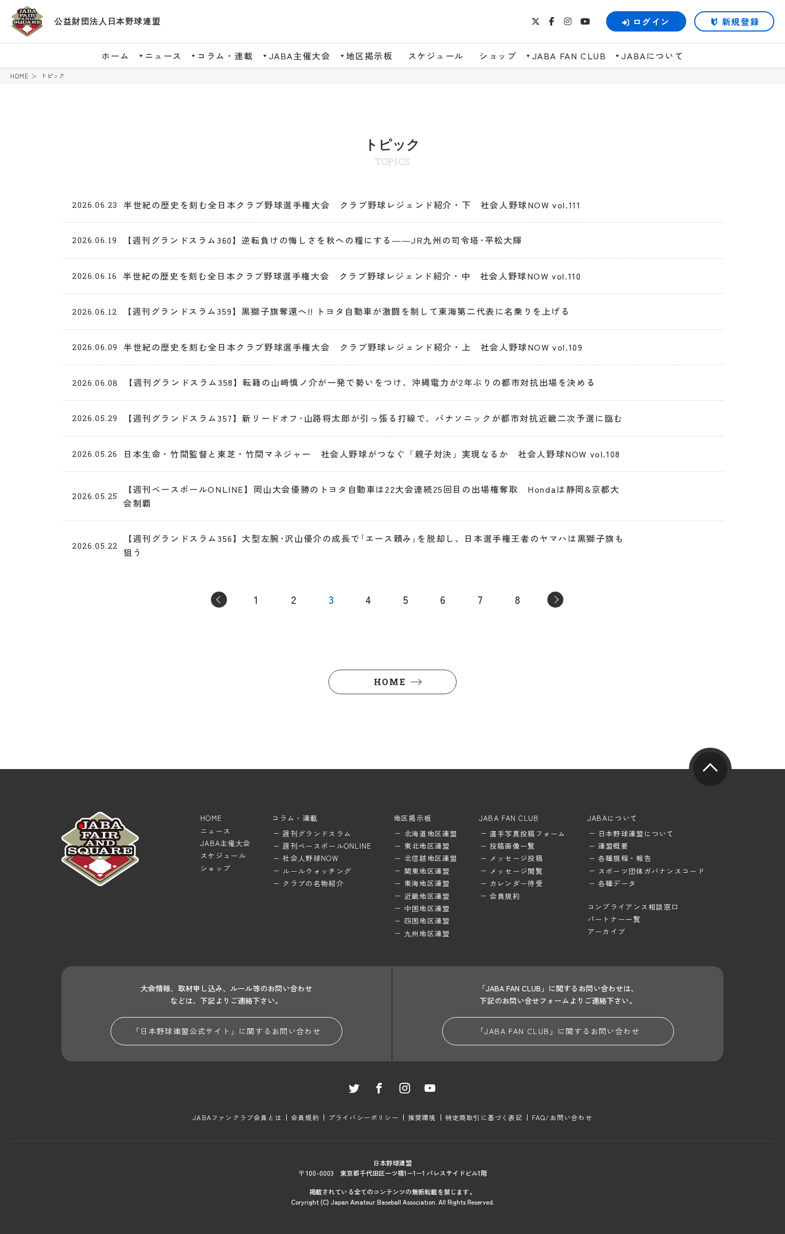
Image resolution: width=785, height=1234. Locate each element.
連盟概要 (613, 846)
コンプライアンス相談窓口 (633, 907)
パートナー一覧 (614, 919)
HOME (19, 76)
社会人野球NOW (310, 858)
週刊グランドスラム (316, 833)
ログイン (651, 21)
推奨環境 (422, 1117)
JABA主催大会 (300, 55)
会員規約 (505, 896)
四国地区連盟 (427, 920)
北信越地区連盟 (431, 858)
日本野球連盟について (636, 833)
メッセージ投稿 (516, 858)
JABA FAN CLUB (569, 55)
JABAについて (652, 55)
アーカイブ (606, 931)
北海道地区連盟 (431, 833)
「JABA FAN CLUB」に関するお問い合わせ (558, 1031)
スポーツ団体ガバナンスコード (651, 871)
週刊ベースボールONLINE (327, 846)
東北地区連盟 (427, 846)
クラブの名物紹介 (312, 883)
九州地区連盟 (427, 933)
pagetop (710, 769)
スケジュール (436, 55)
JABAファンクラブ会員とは (237, 1117)
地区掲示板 (369, 55)
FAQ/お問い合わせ (562, 1117)
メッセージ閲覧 (516, 871)
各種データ (617, 883)
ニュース (163, 55)
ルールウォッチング (316, 871)
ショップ (497, 55)
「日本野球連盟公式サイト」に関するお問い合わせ (226, 1031)
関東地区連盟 (427, 871)
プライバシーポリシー (363, 1117)
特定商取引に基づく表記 (484, 1117)
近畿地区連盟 (427, 896)
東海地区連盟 (427, 883)
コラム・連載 (225, 55)
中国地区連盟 (427, 908)
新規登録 (740, 21)
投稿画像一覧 (513, 846)
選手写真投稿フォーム (528, 833)
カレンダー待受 (516, 883)
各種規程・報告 (624, 858)
